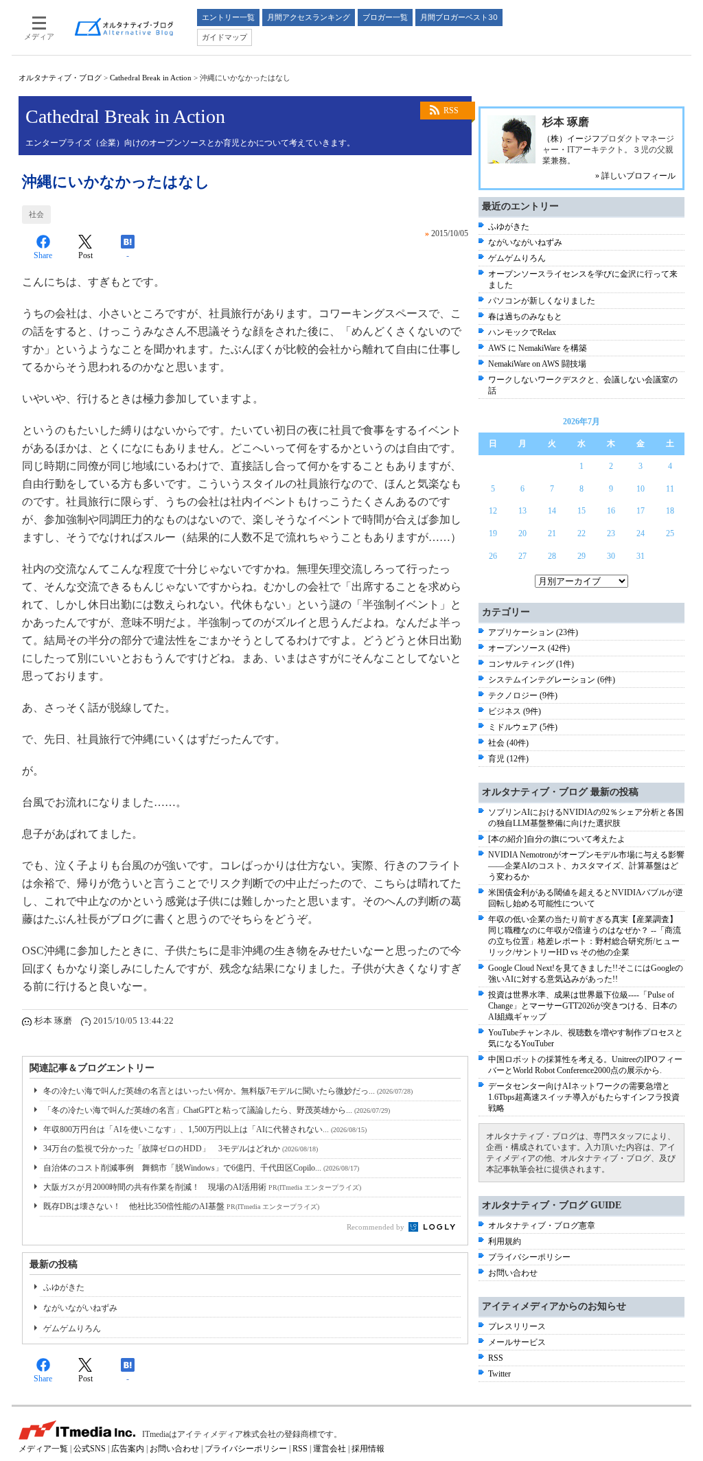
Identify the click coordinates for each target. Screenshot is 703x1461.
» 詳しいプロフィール (635, 176)
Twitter (499, 1374)
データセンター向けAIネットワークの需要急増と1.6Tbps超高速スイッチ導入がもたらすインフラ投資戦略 (584, 1097)
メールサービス (517, 1342)
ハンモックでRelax (522, 332)
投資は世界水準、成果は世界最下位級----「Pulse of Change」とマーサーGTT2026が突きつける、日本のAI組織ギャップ (582, 1006)
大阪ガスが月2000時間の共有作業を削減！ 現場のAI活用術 (202, 1187)
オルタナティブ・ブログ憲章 (541, 1225)
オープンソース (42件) (529, 648)
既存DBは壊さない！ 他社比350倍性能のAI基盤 (181, 1206)
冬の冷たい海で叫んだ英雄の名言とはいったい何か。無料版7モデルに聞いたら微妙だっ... (228, 1091)
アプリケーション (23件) (533, 632)
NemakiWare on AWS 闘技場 (537, 364)
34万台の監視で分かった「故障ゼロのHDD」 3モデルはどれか (180, 1148)
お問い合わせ (513, 1273)
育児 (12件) (508, 758)
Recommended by (376, 1227)
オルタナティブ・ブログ (60, 77)
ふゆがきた (63, 1287)
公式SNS (89, 1448)
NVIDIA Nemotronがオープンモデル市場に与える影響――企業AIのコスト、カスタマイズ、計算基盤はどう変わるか (586, 866)
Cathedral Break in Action (151, 77)
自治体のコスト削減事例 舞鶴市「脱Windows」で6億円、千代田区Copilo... (201, 1168)
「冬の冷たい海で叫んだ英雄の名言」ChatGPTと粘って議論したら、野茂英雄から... (216, 1110)
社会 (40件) (508, 743)
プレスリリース (517, 1326)
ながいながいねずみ (80, 1308)
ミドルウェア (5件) (522, 727)
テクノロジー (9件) (522, 695)
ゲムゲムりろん (72, 1328)
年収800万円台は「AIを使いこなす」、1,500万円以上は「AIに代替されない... (205, 1129)
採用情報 (368, 1448)
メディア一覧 (43, 1448)
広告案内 (127, 1448)
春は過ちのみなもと (525, 316)
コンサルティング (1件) (531, 664)
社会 (36, 214)
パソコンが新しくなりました (541, 301)
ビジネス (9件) (514, 711)
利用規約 (504, 1241)
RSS (451, 110)
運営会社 (329, 1448)
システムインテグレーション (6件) (551, 680)
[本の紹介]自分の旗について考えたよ (556, 839)
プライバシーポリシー (529, 1257)
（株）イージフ (571, 138)
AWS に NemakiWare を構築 (537, 348)
